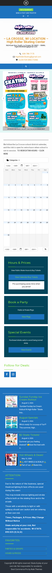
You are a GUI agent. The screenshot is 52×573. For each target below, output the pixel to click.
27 (34, 222)
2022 (9, 166)
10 (15, 197)
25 (21, 222)
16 (8, 210)
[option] (26, 101)
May (27, 166)
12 (28, 197)
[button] (45, 249)
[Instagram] (13, 374)
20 (34, 210)
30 (8, 235)
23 (8, 222)
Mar (16, 166)
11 (21, 197)
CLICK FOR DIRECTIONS (28, 60)
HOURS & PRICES (13, 553)
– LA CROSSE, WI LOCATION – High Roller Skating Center (26, 40)
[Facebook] (6, 374)
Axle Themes (36, 569)
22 (47, 210)
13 (34, 197)
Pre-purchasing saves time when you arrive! (26, 285)
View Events (26, 350)
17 (15, 210)
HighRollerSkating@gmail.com (28, 57)
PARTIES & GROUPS (14, 549)
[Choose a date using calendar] (22, 166)
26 (28, 222)
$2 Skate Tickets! (29, 435)
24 (15, 222)
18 (21, 210)
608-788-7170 (28, 54)
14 (40, 197)
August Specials (26, 128)
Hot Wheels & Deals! (31, 455)
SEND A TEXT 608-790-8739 (26, 13)
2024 (34, 166)
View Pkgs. (26, 317)
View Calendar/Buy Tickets (26, 277)
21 (40, 210)
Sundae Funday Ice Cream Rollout (30, 398)
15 (47, 197)
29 (47, 222)
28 (40, 222)
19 (28, 210)
